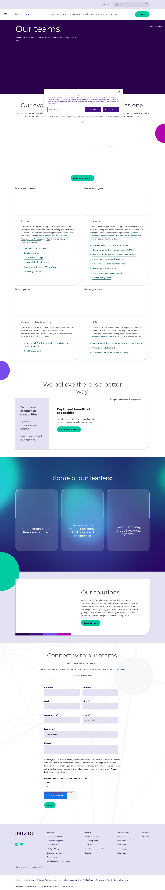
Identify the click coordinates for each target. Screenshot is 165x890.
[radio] (81, 782)
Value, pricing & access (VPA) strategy (40, 266)
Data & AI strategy (32, 253)
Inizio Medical (122, 840)
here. (64, 772)
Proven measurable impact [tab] (28, 425)
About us (114, 14)
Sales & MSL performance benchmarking (110, 352)
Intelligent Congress (54, 848)
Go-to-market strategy (33, 257)
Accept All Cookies (111, 110)
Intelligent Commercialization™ (59, 861)
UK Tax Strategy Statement (93, 880)
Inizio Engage (122, 848)
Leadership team (91, 840)
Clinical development (55, 840)
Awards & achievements (94, 848)
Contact (141, 14)
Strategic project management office (108, 273)
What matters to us (92, 836)
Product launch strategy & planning (107, 259)
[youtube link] (21, 845)
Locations (88, 844)
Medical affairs (107, 235)
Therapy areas (52, 857)
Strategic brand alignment (103, 347)
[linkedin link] (16, 845)
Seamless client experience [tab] (31, 437)
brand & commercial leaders (49, 235)
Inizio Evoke (121, 844)
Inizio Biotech (122, 853)
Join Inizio (145, 832)
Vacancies (146, 836)
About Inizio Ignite (81, 178)
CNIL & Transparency (50, 886)
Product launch (53, 844)
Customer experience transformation (108, 263)
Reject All (93, 110)
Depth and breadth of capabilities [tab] (28, 411)
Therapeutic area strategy (35, 248)
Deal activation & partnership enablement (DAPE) (114, 254)
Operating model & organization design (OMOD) (113, 249)
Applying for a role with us (117, 880)
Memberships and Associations (27, 886)
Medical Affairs (107, 336)
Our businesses (123, 832)
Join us (104, 14)
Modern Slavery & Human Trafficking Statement (43, 880)
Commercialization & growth (36, 262)
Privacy (18, 880)
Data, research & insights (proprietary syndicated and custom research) (47, 345)
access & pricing (34, 238)
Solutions (50, 832)
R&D (48, 238)
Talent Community (117, 669)
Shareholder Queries (72, 880)
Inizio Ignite (121, 836)
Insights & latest (90, 14)
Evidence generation (32, 271)
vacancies (89, 669)
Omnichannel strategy (55, 853)
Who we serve (58, 14)
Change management (101, 277)
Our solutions (74, 14)
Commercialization (54, 836)
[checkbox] (81, 785)
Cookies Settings (53, 109)
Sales (119, 336)
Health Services (130, 235)
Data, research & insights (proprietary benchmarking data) (117, 343)
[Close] (119, 92)
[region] (83, 102)
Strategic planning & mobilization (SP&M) (110, 245)
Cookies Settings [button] (68, 886)
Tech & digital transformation (105, 268)
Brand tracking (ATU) (33, 350)
